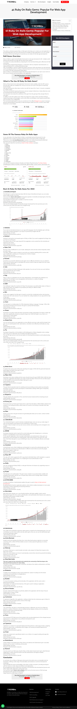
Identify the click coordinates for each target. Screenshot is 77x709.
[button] (3, 706)
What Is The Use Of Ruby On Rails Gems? (60, 25)
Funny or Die (8, 152)
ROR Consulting (33, 694)
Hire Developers (42, 1)
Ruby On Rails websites (27, 142)
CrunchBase (8, 149)
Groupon (7, 155)
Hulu (7, 156)
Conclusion (55, 29)
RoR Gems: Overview (56, 22)
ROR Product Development (36, 702)
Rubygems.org (38, 101)
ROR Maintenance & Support (36, 699)
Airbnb (7, 144)
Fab (6, 151)
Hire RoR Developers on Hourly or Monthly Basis (62, 23)
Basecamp (8, 146)
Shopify (7, 159)
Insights (49, 1)
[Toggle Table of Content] (69, 21)
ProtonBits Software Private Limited (34, 707)
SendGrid (7, 157)
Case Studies (56, 1)
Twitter (7, 160)
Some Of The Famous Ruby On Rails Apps (61, 26)
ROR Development (34, 692)
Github (7, 154)
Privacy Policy (55, 707)
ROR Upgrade (33, 697)
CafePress (8, 147)
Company (26, 1)
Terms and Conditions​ (65, 707)
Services (32, 1)
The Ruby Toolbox (42, 163)
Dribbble (7, 150)
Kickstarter (8, 145)
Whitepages (8, 161)
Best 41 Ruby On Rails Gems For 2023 (60, 27)
